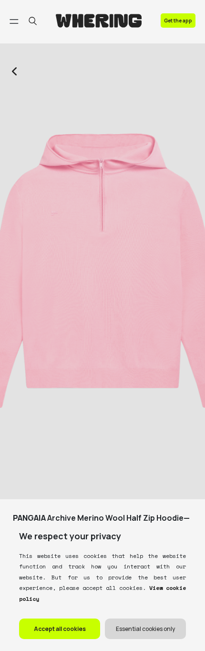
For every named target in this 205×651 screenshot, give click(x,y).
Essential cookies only (145, 629)
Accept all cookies (60, 629)
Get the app (178, 20)
